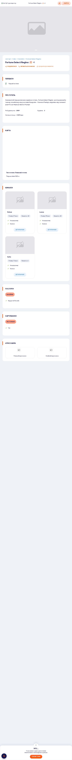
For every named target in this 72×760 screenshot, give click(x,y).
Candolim (21, 59)
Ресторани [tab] (11, 322)
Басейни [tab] (10, 294)
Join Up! (8, 59)
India (14, 59)
